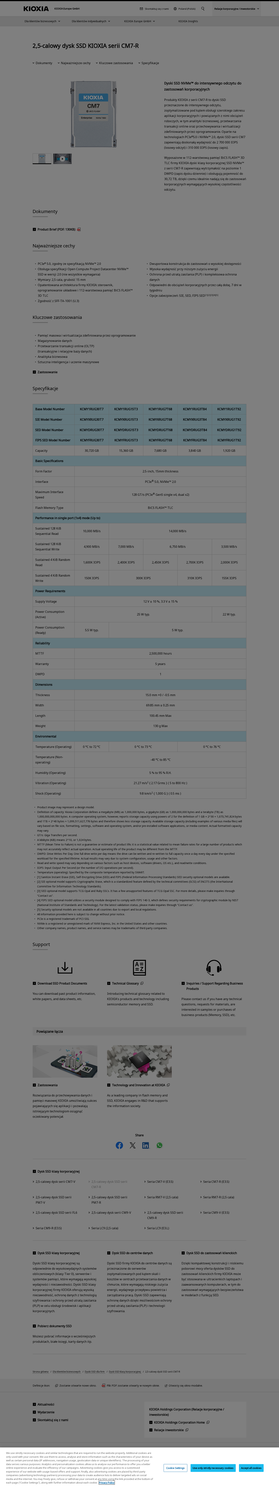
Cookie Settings (175, 1467)
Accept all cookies (251, 1467)
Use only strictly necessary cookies (213, 1467)
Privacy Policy (106, 1482)
